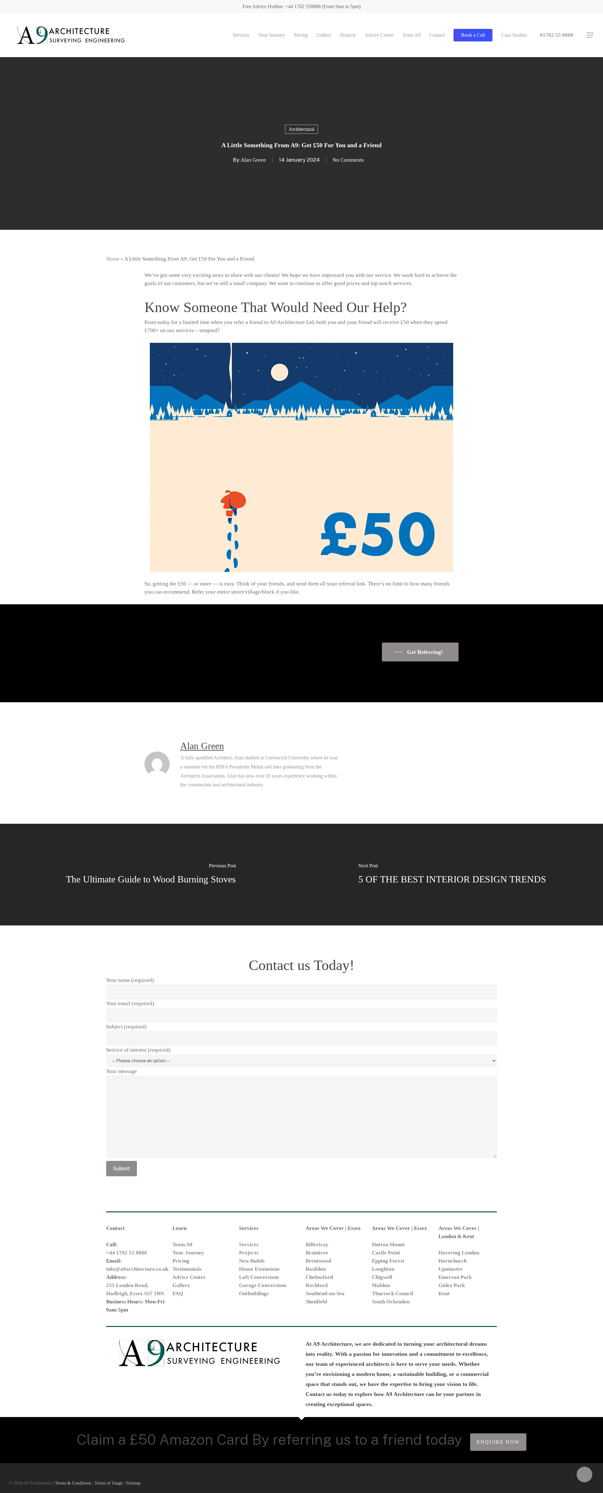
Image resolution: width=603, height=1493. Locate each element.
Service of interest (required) (138, 1050)
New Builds (252, 1261)
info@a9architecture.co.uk (137, 1269)
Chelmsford (319, 1277)
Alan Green (253, 160)
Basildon (316, 1269)
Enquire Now (498, 1442)
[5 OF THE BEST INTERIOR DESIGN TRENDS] (452, 874)
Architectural (301, 129)
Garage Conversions (263, 1285)
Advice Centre (189, 1277)
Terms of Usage (108, 1483)
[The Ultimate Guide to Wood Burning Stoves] (151, 874)
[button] (590, 35)
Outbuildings (254, 1293)
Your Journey (188, 1253)
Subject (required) (126, 1027)
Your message (121, 1071)
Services (248, 1245)
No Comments (348, 160)
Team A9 (182, 1245)
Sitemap (133, 1483)
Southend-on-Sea (325, 1293)
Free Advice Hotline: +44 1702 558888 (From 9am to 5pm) (301, 6)
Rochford (317, 1285)
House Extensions (259, 1269)
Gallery (181, 1285)
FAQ (177, 1293)
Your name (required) (130, 980)
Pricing (180, 1261)
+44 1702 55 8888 (126, 1253)
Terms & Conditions (73, 1483)
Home (112, 259)
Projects (248, 1253)
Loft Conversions (259, 1277)
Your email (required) (130, 1003)
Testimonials (187, 1269)
